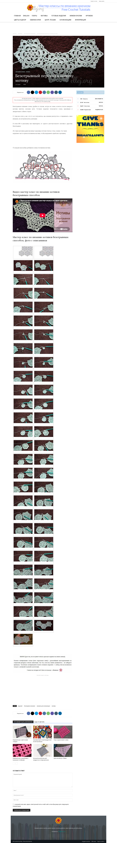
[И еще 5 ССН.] (23, 597)
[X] (32, 92)
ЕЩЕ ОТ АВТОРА (39, 722)
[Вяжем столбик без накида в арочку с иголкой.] (43, 528)
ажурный (20, 706)
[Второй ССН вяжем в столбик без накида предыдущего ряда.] (23, 321)
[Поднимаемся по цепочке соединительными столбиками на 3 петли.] (43, 348)
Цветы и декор (20, 20)
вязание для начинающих (43, 706)
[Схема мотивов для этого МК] (23, 251)
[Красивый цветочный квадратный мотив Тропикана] (42, 732)
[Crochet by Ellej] (58, 820)
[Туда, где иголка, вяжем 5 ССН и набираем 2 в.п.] (23, 584)
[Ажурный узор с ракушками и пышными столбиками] (22, 750)
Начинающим (65, 20)
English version (94, 1)
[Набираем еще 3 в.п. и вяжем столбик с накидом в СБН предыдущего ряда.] (43, 459)
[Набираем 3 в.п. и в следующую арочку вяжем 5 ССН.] (43, 362)
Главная (17, 16)
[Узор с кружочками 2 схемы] (63, 732)
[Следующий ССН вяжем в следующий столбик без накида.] (23, 334)
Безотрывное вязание (29, 33)
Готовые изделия (58, 16)
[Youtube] (25, 1)
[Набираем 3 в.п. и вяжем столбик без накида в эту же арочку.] (43, 390)
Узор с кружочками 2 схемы (61, 740)
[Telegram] (22, 1)
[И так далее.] (43, 473)
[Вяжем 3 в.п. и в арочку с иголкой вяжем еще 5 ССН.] (23, 528)
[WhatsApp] (48, 92)
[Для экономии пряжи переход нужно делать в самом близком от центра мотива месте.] (23, 265)
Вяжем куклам (76, 16)
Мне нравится (99, 98)
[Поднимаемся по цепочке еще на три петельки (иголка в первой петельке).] (23, 445)
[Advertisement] (58, 28)
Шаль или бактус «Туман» (60, 758)
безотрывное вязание (29, 706)
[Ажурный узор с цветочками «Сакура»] (22, 732)
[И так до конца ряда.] (43, 334)
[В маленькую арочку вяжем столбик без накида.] (43, 417)
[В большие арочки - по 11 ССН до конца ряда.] (23, 431)
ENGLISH (26, 16)
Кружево (89, 16)
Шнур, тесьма (50, 20)
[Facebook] (14, 1)
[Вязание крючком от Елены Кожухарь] (58, 8)
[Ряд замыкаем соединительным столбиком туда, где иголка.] (43, 293)
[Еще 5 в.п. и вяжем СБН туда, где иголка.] (43, 542)
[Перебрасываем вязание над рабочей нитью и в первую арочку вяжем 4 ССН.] (23, 362)
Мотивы (44, 16)
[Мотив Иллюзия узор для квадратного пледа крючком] (42, 750)
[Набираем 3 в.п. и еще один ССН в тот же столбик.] (23, 473)
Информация (80, 20)
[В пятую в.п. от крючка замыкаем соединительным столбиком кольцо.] (23, 279)
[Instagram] (17, 1)
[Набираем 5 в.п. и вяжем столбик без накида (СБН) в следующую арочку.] (23, 404)
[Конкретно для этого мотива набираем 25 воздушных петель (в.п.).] (43, 265)
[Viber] (52, 92)
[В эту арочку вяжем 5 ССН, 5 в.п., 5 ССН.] (23, 556)
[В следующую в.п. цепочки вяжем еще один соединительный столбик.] (43, 279)
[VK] (44, 92)
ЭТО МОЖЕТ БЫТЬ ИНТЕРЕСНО (23, 722)
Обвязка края (35, 20)
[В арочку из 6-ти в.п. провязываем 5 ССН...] (23, 514)
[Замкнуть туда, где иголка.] (43, 431)
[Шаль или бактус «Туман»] (63, 750)
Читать (101, 102)
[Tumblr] (56, 92)
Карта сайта (101, 1)
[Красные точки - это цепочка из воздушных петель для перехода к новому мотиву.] (43, 251)
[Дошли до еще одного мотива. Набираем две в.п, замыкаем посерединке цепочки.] (43, 597)
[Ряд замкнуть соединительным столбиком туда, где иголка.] (23, 348)
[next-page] (17, 763)
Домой (14, 33)
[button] (102, 16)
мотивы (54, 706)
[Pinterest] (19, 1)
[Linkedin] (60, 92)
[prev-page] (14, 763)
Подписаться (99, 109)
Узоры (34, 16)
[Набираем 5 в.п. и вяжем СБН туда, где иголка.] (23, 542)
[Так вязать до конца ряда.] (43, 556)
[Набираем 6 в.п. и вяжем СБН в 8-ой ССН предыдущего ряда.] (23, 459)
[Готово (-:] (23, 639)
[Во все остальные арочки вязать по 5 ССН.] (23, 376)
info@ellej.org (61, 831)
